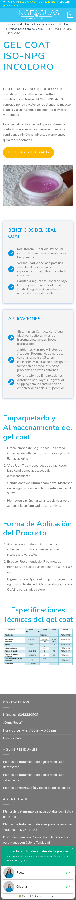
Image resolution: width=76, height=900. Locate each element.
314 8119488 (47, 1)
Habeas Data (12, 738)
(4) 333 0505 (11, 5)
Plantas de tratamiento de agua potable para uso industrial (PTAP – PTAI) (37, 827)
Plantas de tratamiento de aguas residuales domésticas (33, 764)
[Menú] (5, 15)
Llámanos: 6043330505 (20, 714)
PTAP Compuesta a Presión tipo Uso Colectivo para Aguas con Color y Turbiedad (36, 840)
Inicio (9, 24)
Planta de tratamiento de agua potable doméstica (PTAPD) (38, 814)
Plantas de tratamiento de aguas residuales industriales (33, 777)
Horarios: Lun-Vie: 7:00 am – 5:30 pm (29, 730)
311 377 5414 (28, 1)
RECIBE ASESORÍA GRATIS (28, 152)
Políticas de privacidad (44, 896)
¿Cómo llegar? (13, 722)
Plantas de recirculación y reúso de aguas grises (36, 788)
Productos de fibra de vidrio (34, 24)
